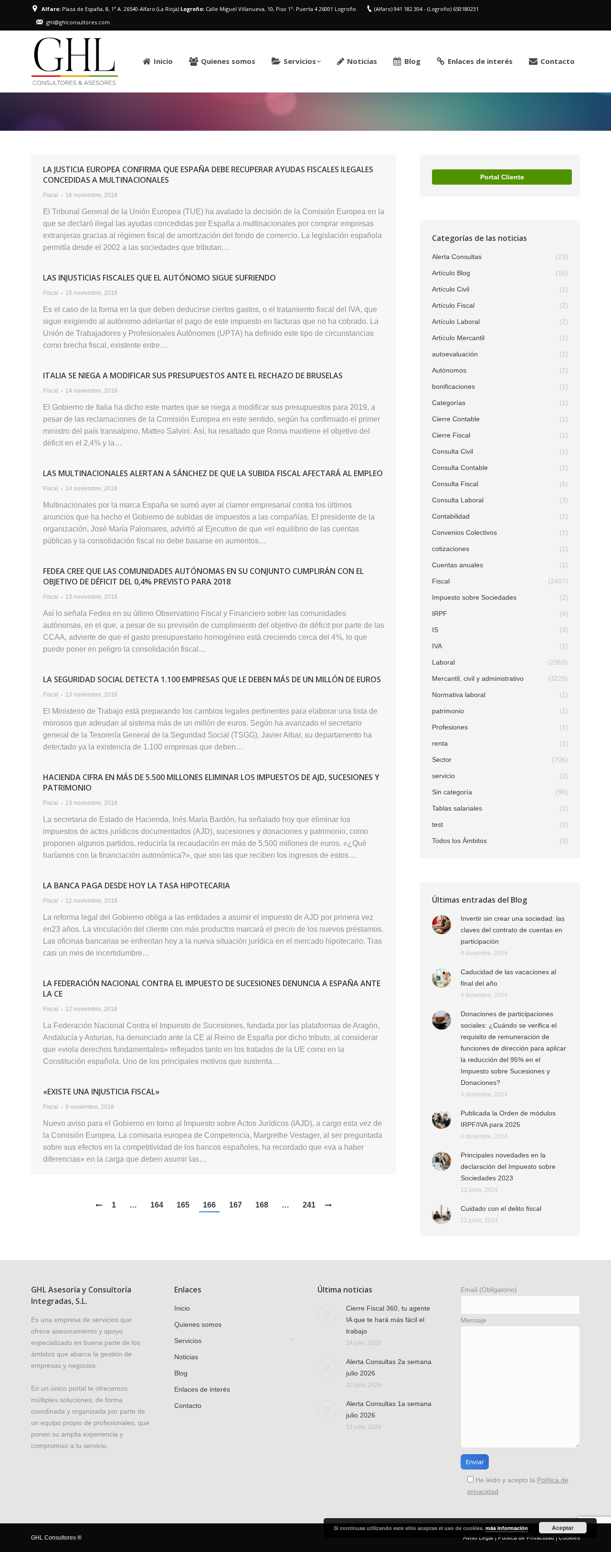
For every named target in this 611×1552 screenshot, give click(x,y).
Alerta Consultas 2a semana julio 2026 (389, 1367)
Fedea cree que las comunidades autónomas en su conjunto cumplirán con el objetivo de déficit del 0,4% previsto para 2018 (203, 576)
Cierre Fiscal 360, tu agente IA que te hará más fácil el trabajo (388, 1319)
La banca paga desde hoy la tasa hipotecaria (136, 885)
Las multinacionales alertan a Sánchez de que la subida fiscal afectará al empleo (213, 473)
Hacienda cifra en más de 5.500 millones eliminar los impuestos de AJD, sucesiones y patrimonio (211, 782)
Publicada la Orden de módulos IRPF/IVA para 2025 (508, 1118)
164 (156, 1205)
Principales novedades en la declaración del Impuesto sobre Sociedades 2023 (508, 1166)
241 (309, 1205)
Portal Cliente (502, 177)
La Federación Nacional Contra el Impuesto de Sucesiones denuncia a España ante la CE (211, 988)
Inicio (469, 111)
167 (235, 1205)
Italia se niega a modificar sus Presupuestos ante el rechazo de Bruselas (193, 375)
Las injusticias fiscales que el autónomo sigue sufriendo (159, 277)
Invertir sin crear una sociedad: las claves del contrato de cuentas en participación (513, 930)
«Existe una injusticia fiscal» (101, 1091)
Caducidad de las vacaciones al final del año (508, 977)
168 (261, 1205)
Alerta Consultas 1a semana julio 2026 (389, 1409)
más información (506, 1527)
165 (183, 1205)
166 (209, 1205)
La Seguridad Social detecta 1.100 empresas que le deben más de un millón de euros (212, 679)
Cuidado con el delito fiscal (501, 1208)
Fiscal (50, 195)
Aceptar (563, 1527)
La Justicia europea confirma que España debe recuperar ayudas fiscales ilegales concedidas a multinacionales (208, 174)
